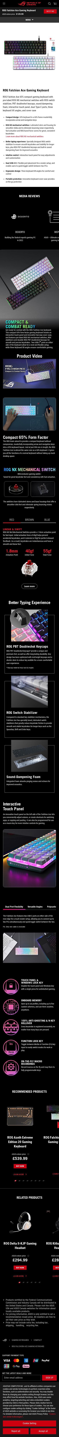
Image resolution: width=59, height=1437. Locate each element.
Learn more (29, 586)
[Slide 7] (40, 1180)
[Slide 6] (36, 1180)
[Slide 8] (44, 1180)
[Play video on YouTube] (29, 374)
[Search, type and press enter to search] (49, 3)
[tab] (12, 520)
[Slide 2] (19, 1180)
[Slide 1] (15, 1180)
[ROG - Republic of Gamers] (29, 3)
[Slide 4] (27, 1180)
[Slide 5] (32, 1180)
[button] (4, 3)
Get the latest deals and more (16, 1373)
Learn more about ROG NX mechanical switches (24, 136)
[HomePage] (4, 1340)
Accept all (43, 1431)
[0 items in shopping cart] (55, 3)
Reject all (15, 1431)
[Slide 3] (23, 1180)
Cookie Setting (29, 1423)
